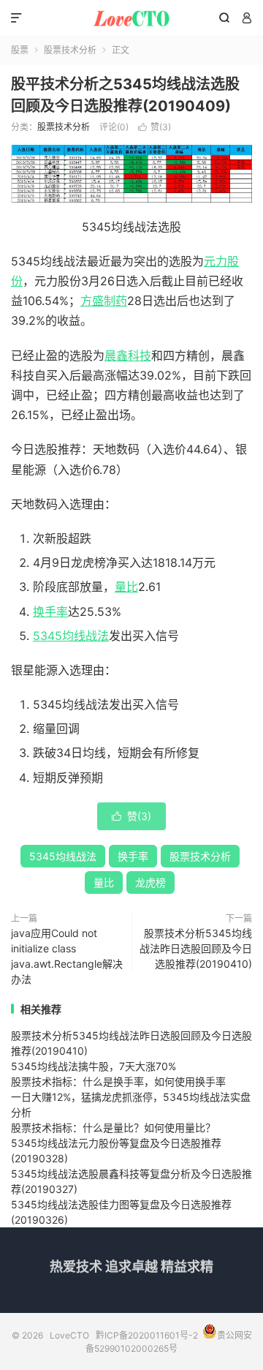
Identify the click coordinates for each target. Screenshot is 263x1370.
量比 (126, 586)
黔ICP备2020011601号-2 (147, 1335)
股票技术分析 (70, 50)
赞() (154, 126)
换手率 (50, 611)
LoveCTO (131, 18)
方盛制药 (103, 300)
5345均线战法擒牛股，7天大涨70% (93, 1066)
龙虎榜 (150, 882)
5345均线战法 (71, 635)
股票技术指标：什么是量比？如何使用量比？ (113, 1127)
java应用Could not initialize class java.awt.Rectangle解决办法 (67, 956)
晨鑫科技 (127, 355)
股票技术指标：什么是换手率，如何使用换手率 (118, 1081)
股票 (19, 50)
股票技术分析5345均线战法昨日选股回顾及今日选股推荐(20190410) (196, 948)
